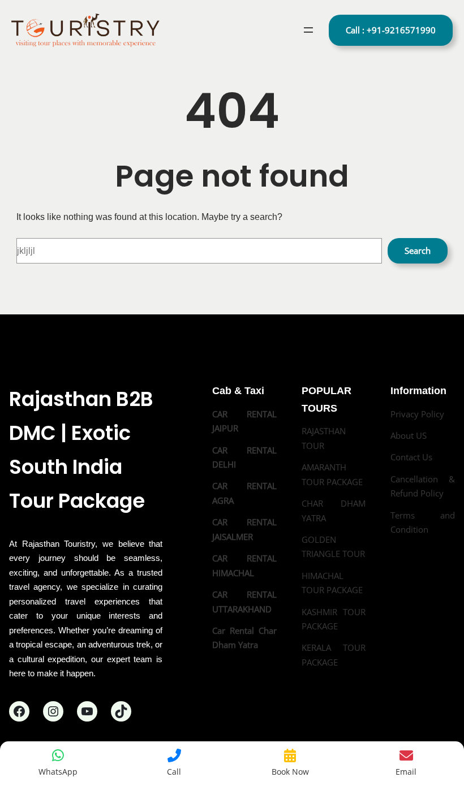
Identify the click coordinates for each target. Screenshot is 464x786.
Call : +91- (391, 30)
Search (418, 250)
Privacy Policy (417, 414)
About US (408, 435)
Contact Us (411, 457)
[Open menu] (308, 30)
